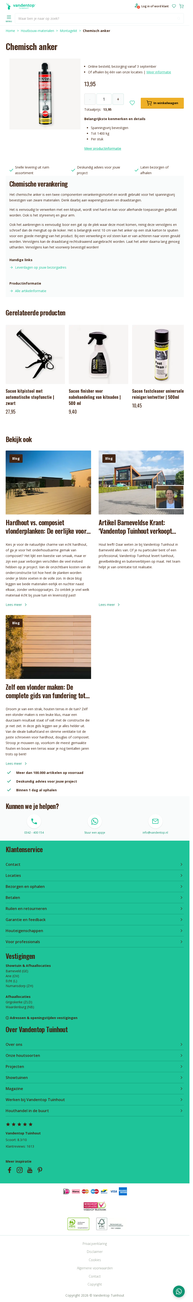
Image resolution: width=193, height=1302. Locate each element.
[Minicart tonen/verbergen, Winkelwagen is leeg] (181, 6)
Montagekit (68, 30)
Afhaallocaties (18, 996)
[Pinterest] (40, 1170)
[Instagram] (20, 1170)
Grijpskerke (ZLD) (19, 1002)
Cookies (95, 1260)
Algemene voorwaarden (95, 1268)
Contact (95, 1276)
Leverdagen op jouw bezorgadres (40, 267)
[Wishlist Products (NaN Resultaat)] (174, 6)
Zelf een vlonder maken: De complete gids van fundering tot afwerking (45, 691)
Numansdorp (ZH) (19, 986)
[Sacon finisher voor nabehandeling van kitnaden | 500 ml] (98, 354)
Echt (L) (11, 981)
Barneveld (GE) (17, 971)
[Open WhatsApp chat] (179, 1291)
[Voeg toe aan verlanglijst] (132, 103)
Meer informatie (158, 72)
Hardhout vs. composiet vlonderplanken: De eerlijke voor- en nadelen (47, 526)
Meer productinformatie (102, 148)
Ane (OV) (12, 976)
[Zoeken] (178, 18)
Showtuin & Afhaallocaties (28, 965)
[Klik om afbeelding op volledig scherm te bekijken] (44, 94)
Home (10, 30)
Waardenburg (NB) (20, 1007)
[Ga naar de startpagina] (21, 6)
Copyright (95, 1284)
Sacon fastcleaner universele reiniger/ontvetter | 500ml (158, 394)
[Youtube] (30, 1170)
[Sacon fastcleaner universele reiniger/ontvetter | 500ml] (161, 354)
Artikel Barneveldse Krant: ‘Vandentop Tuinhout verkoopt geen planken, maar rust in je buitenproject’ (135, 526)
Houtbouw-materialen (37, 30)
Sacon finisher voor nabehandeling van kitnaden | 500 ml (95, 397)
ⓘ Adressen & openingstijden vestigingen (41, 1018)
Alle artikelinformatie (30, 291)
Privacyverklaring (95, 1243)
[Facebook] (9, 1170)
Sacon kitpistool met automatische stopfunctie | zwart (30, 397)
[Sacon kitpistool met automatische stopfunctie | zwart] (35, 354)
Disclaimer (95, 1251)
